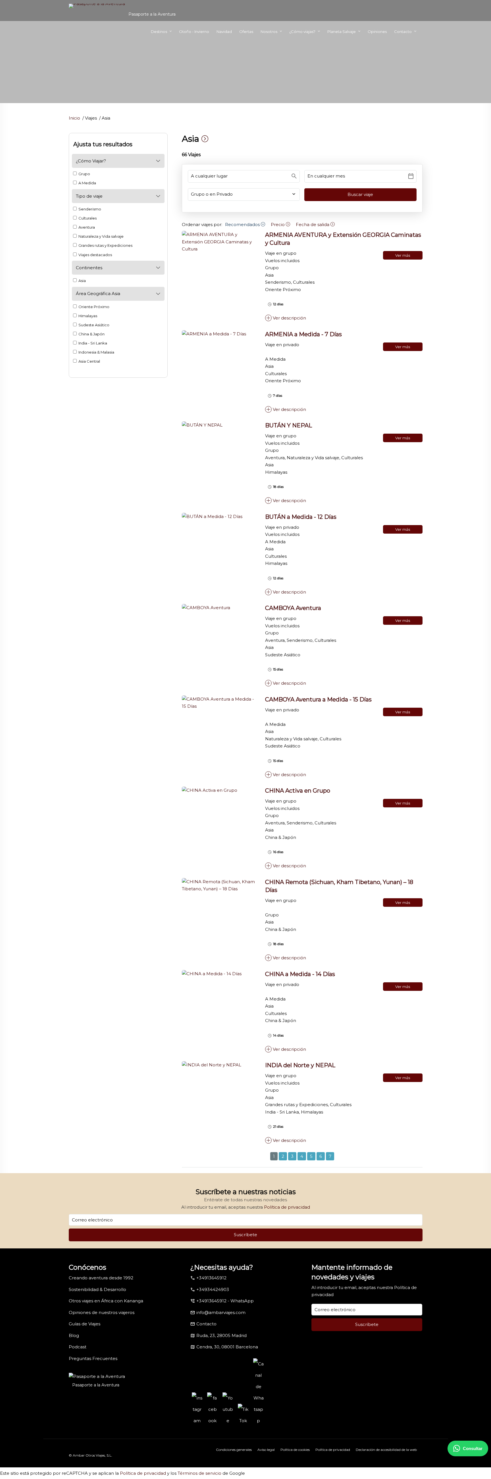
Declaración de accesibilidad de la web (386, 1449)
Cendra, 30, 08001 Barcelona (227, 1347)
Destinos (159, 31)
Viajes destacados (95, 254)
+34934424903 (212, 1289)
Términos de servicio (199, 1473)
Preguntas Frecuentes (93, 1358)
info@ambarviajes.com (221, 1312)
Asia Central (89, 361)
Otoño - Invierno (194, 31)
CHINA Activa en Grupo (297, 790)
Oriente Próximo (93, 306)
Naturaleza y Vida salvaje (101, 236)
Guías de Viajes (84, 1323)
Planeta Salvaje (341, 31)
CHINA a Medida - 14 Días (300, 974)
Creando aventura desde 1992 (101, 1277)
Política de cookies (295, 1449)
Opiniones (377, 31)
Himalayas (87, 316)
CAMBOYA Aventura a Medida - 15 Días (318, 699)
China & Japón (91, 334)
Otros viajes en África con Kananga (106, 1300)
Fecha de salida (313, 224)
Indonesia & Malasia (96, 352)
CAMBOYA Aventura (293, 608)
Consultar (472, 1448)
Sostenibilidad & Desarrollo (97, 1289)
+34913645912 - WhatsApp (225, 1300)
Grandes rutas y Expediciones (105, 245)
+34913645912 (211, 1277)
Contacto (403, 31)
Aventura (86, 227)
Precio (278, 224)
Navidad (224, 31)
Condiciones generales (234, 1449)
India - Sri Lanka (92, 343)
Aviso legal (266, 1449)
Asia (82, 280)
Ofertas (246, 31)
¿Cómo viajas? (302, 31)
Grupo (84, 174)
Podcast (77, 1347)
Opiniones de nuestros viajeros (101, 1312)
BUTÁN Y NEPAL (288, 425)
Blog (74, 1335)
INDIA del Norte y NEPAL (300, 1065)
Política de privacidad (287, 1207)
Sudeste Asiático (93, 325)
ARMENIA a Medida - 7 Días (303, 334)
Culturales (87, 218)
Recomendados (243, 224)
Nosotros (269, 31)
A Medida (87, 183)
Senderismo (89, 209)
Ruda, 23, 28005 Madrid (221, 1335)
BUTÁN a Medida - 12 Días (300, 516)
